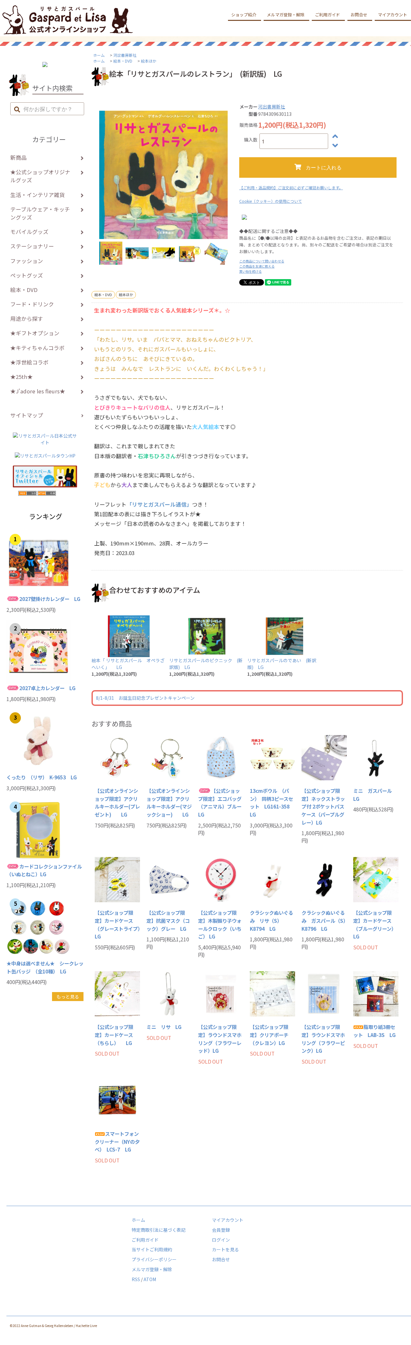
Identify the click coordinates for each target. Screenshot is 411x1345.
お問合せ (359, 15)
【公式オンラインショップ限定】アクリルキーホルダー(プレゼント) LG (117, 802)
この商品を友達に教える (257, 266)
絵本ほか (148, 61)
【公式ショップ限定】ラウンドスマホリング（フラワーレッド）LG (219, 1038)
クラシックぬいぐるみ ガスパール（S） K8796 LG (324, 920)
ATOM (150, 1279)
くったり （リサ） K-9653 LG (41, 777)
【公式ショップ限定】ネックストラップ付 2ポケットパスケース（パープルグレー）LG (323, 806)
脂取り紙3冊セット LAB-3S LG (374, 1030)
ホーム (99, 55)
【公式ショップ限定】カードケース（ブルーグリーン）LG (374, 924)
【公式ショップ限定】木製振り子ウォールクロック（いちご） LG (219, 924)
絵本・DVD (122, 61)
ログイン (221, 1240)
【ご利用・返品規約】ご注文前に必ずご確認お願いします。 (291, 187)
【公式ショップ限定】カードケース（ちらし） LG (114, 1034)
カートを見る (225, 1249)
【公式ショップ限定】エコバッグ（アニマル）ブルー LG (220, 802)
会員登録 (221, 1230)
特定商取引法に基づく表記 (159, 1230)
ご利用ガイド (327, 15)
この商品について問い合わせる (261, 261)
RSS (136, 1279)
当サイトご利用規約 (152, 1249)
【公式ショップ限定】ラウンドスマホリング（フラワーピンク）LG (323, 1038)
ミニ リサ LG (163, 1026)
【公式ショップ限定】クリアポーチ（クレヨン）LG (269, 1034)
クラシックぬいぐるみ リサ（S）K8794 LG (271, 920)
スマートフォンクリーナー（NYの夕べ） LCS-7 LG (117, 1141)
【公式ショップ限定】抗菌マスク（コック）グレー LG (168, 920)
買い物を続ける (250, 271)
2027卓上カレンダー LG (47, 687)
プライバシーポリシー (154, 1259)
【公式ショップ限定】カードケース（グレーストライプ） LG (117, 924)
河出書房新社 (124, 55)
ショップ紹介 (243, 15)
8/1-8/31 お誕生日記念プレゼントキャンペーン (145, 698)
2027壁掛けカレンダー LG (49, 598)
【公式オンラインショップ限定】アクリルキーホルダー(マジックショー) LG (169, 802)
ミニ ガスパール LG (375, 794)
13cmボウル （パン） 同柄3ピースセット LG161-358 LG (272, 802)
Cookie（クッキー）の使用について (270, 201)
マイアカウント (227, 1220)
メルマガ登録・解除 (285, 15)
